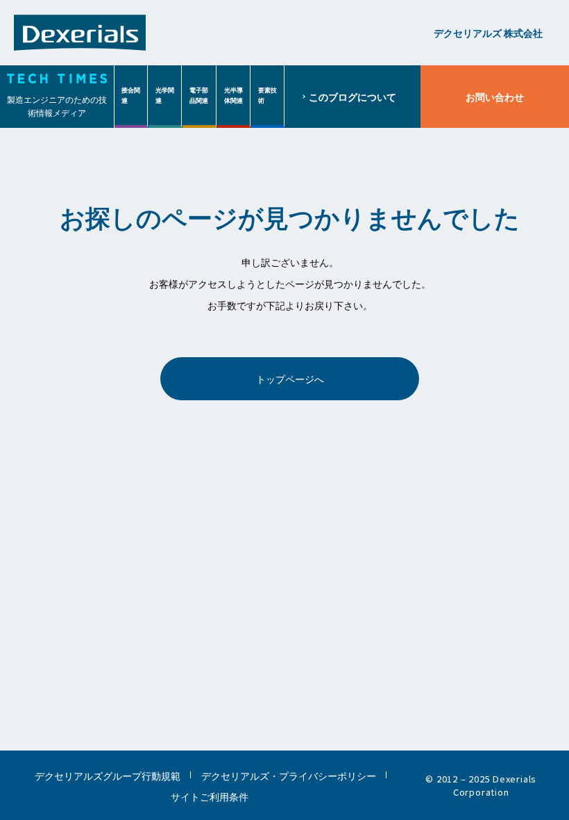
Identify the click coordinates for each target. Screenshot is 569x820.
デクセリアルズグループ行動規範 (107, 775)
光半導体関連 (233, 95)
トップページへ (290, 378)
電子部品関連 (198, 95)
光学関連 (164, 95)
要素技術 (267, 95)
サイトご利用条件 (209, 796)
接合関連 (130, 95)
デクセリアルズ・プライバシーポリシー (288, 775)
